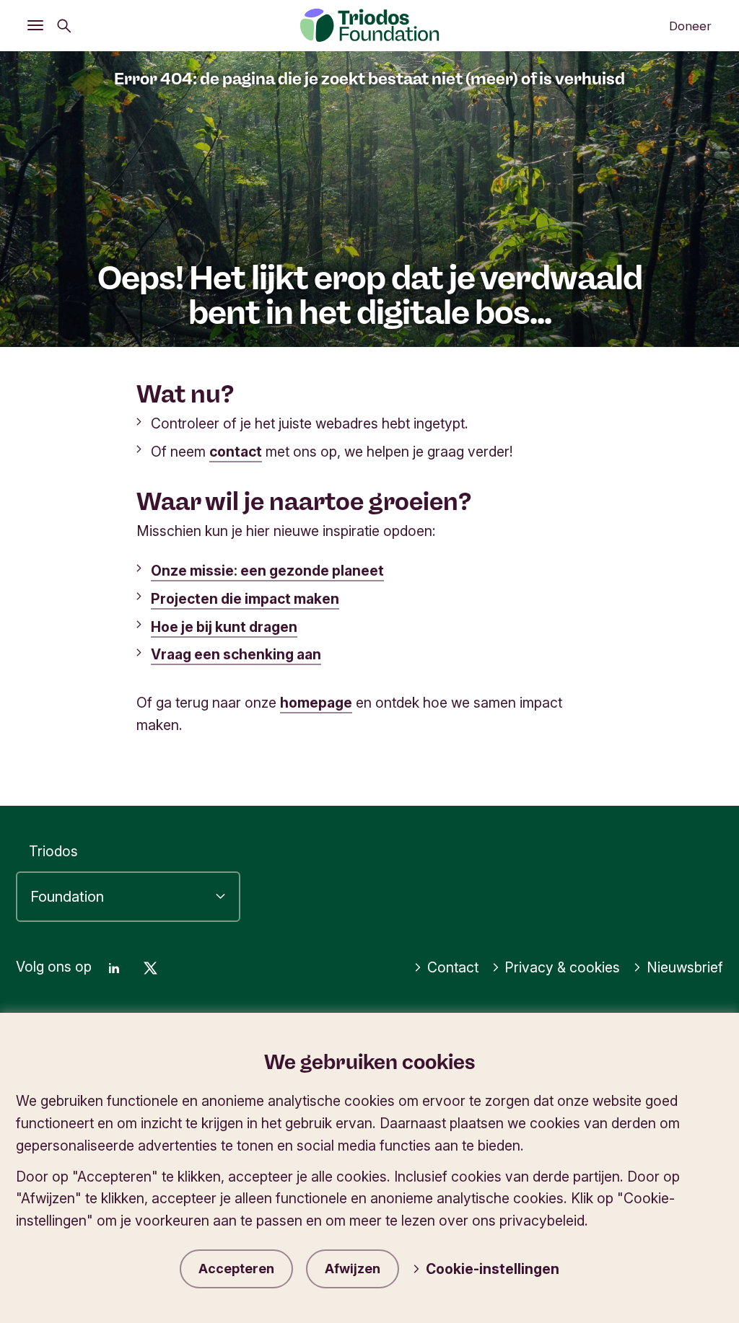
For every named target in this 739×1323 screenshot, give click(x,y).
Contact (452, 967)
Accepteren (236, 1268)
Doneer (690, 26)
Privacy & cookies (562, 967)
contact (235, 451)
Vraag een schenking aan (236, 654)
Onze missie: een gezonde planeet (267, 570)
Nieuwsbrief (685, 967)
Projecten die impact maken (245, 598)
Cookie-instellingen (492, 1269)
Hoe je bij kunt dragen (224, 627)
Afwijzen (352, 1268)
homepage (316, 702)
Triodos (53, 851)
